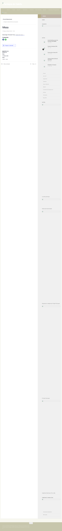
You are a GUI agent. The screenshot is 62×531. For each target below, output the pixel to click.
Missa (33, 64)
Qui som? (18, 9)
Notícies (8, 9)
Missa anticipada (7, 64)
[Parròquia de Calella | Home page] (12, 4)
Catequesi (32, 9)
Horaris (13, 9)
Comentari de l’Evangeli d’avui (54, 9)
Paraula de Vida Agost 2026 (52, 46)
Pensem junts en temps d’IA (52, 52)
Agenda (44, 9)
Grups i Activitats (38, 9)
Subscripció (45, 95)
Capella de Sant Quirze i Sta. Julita (48, 493)
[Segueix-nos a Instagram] (55, 16)
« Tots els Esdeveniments (7, 19)
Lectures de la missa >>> (20, 34)
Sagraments (25, 9)
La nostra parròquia (46, 196)
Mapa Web (45, 97)
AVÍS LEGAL (45, 514)
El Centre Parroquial (46, 398)
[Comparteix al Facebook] (3, 39)
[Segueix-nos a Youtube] (59, 16)
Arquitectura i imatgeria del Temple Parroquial (51, 303)
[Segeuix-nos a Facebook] (57, 16)
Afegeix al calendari (9, 45)
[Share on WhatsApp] (6, 39)
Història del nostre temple (47, 208)
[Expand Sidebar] (39, 16)
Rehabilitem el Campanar (52, 64)
